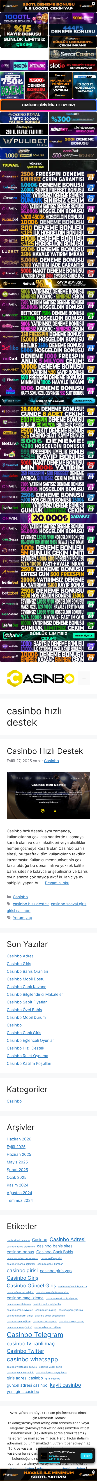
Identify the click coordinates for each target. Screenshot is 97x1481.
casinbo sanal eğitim (18, 1321)
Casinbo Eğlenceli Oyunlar (30, 1040)
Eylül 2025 (16, 1146)
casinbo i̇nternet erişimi (20, 1292)
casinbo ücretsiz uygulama (51, 1372)
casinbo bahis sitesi (55, 1246)
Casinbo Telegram (35, 1335)
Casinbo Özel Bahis (24, 1009)
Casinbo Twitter (25, 1351)
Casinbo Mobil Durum (26, 1017)
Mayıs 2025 (17, 1162)
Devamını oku (57, 883)
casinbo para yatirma (71, 1310)
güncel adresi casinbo (27, 1385)
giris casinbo (52, 1378)
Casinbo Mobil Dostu (25, 979)
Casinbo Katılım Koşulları (29, 1063)
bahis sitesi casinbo (18, 1240)
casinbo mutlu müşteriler (47, 1304)
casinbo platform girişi (20, 1315)
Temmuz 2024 (20, 1200)
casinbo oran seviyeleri (20, 1310)
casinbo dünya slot (51, 1258)
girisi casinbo (18, 910)
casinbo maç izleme (25, 1297)
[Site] (48, 176)
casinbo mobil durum (19, 1304)
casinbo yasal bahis (50, 1366)
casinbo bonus (20, 1251)
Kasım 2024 (17, 1185)
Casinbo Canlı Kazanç (26, 986)
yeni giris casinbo (23, 1391)
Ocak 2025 (16, 1177)
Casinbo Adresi (21, 956)
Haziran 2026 (19, 1139)
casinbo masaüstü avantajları (52, 1292)
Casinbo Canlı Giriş (24, 1033)
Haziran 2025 (19, 1154)
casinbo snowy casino (71, 1321)
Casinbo (20, 897)
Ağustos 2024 (19, 1193)
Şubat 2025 (17, 1170)
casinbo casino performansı (22, 1258)
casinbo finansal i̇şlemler (21, 1264)
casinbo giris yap (56, 1270)
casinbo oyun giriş (45, 1310)
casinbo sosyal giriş (68, 904)
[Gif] (48, 283)
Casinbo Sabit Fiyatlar (27, 1002)
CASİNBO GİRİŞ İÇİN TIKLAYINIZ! (48, 105)
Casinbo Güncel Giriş (31, 1285)
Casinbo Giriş (19, 963)
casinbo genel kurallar (50, 1264)
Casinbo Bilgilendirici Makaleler (35, 994)
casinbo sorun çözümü (19, 1327)
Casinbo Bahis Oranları (27, 971)
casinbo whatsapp (32, 1359)
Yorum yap (22, 917)
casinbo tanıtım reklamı (48, 1327)
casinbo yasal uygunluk (20, 1372)
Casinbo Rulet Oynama (27, 1056)
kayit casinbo (65, 1385)
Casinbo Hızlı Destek (45, 751)
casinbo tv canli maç (31, 1343)
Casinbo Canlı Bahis (54, 1251)
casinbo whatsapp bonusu (22, 1366)
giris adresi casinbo (25, 1378)
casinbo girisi (22, 1270)
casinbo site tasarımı (45, 1321)
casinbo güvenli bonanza (72, 1286)
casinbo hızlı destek (31, 904)
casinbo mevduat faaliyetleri (62, 1298)
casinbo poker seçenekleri (50, 1315)
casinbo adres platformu (21, 1246)
